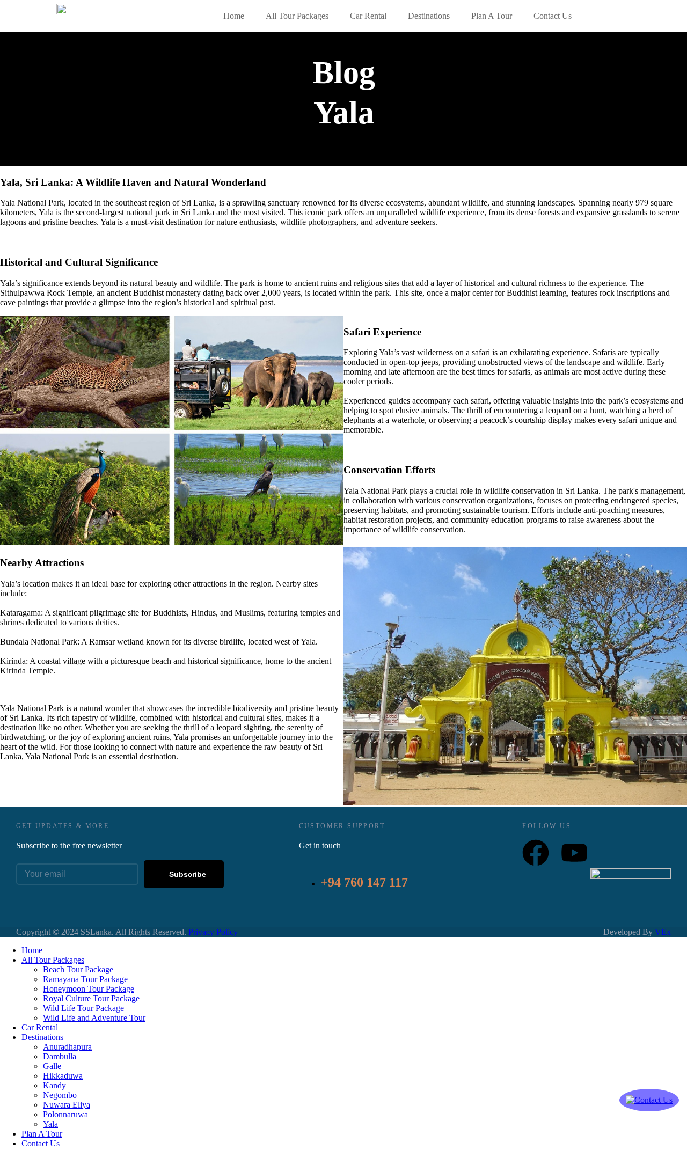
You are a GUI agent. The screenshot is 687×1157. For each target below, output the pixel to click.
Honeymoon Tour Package (88, 988)
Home (233, 15)
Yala (50, 1124)
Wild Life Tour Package (83, 1008)
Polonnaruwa (65, 1114)
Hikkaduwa (63, 1075)
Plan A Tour (491, 15)
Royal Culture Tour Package (91, 998)
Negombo (60, 1095)
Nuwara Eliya (66, 1104)
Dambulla (59, 1056)
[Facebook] (535, 852)
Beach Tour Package (78, 969)
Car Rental (368, 15)
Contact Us (552, 15)
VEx (663, 931)
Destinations (429, 15)
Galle (52, 1066)
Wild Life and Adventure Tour (94, 1017)
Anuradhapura (67, 1046)
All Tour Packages (297, 15)
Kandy (54, 1085)
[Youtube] (574, 852)
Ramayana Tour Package (85, 979)
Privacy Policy (213, 931)
